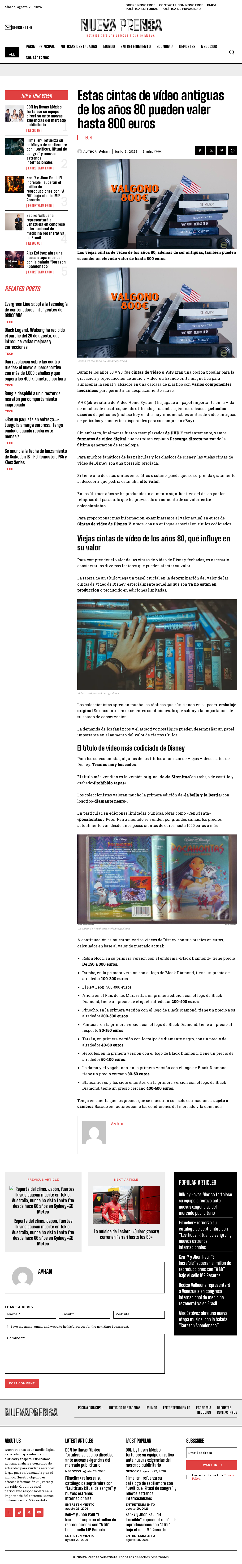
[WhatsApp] (232, 150)
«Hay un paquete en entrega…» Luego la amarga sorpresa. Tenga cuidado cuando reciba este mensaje (34, 427)
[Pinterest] (221, 150)
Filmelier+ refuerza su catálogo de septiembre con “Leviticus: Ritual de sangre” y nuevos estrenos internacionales (46, 151)
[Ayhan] (80, 151)
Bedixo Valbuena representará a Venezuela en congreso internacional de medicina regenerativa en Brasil (45, 226)
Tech (9, 322)
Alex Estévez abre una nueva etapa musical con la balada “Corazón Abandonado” (46, 260)
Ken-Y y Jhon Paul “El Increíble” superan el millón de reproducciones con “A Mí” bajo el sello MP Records (45, 188)
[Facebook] (200, 150)
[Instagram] (19, 1512)
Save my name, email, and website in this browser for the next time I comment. (70, 1326)
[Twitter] (211, 150)
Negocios (34, 130)
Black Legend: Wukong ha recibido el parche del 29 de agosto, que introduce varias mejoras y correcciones (35, 338)
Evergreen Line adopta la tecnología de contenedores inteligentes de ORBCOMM (36, 309)
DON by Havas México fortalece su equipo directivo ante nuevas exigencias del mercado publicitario (46, 115)
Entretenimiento (40, 168)
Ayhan (104, 151)
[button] (231, 52)
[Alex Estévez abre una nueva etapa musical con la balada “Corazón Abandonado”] (14, 259)
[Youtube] (39, 1512)
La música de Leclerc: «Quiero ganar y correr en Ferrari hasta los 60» (126, 1234)
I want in (209, 1465)
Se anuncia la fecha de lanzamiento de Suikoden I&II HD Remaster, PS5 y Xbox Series (36, 456)
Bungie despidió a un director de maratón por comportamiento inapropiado (32, 398)
